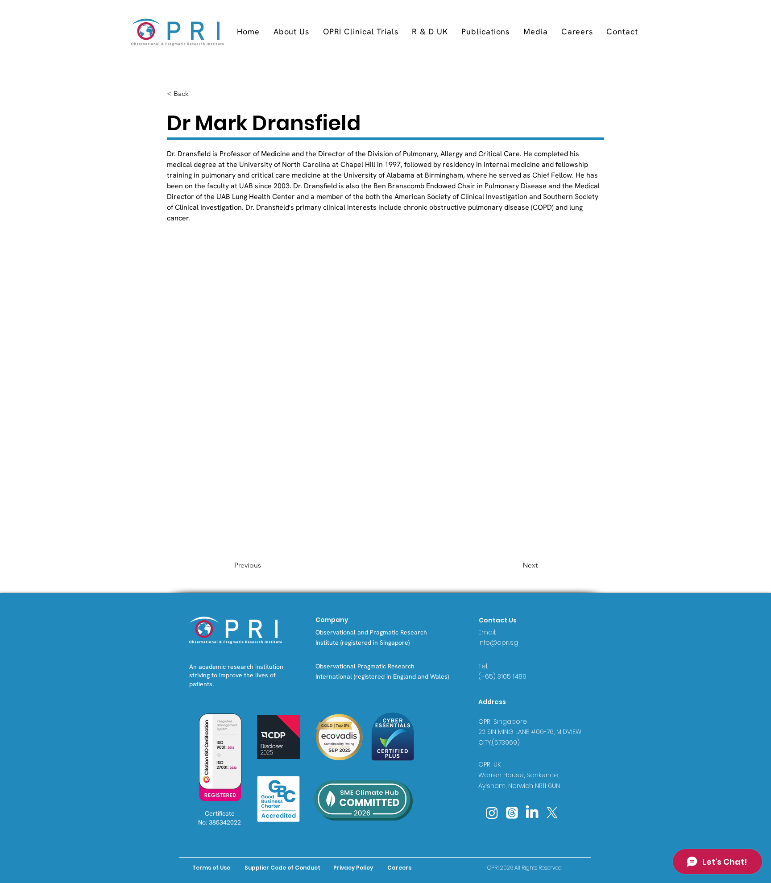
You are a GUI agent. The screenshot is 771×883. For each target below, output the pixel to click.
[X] (552, 813)
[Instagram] (492, 813)
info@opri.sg (498, 642)
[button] (360, 31)
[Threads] (512, 813)
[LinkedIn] (532, 813)
